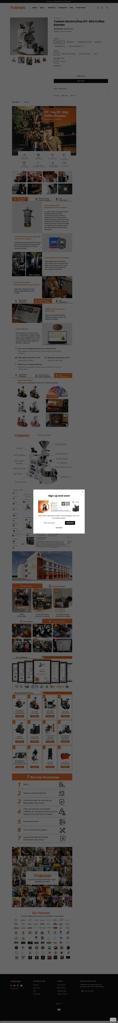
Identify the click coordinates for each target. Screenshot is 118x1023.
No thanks (59, 527)
